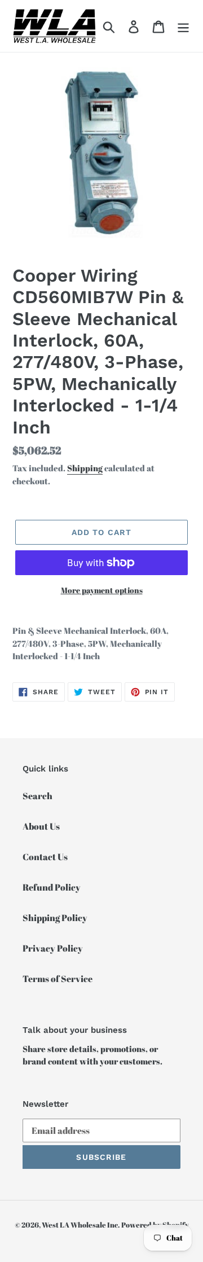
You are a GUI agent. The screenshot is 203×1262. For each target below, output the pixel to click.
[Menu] (183, 26)
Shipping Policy (55, 918)
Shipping (85, 468)
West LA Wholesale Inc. (81, 1225)
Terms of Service (57, 978)
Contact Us (45, 857)
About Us (41, 826)
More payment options (102, 590)
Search (37, 796)
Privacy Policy (53, 948)
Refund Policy (52, 887)
